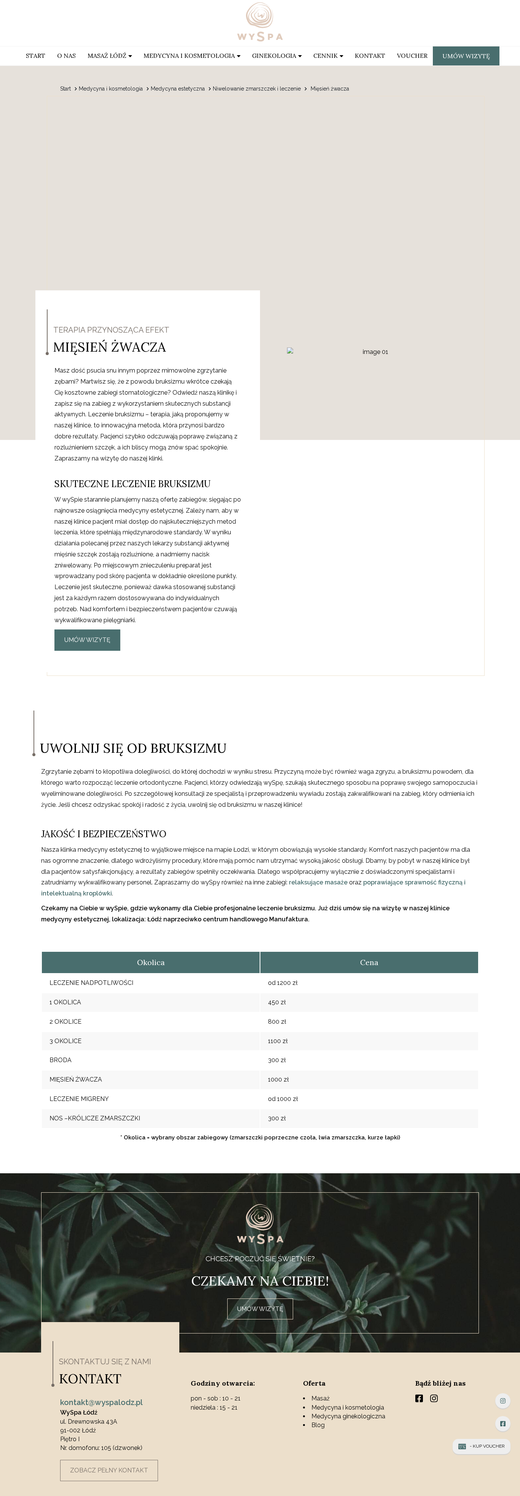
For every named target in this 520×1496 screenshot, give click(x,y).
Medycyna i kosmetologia (189, 55)
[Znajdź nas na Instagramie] (502, 1400)
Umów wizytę (466, 56)
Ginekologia (274, 55)
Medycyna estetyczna (178, 89)
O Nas (66, 55)
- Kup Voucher (487, 1446)
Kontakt (370, 55)
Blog (318, 1425)
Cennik (325, 55)
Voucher (412, 55)
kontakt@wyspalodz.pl (101, 1402)
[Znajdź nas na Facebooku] (502, 1423)
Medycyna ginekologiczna (348, 1416)
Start (35, 55)
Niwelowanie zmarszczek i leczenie (257, 89)
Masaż (320, 1398)
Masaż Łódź (107, 55)
